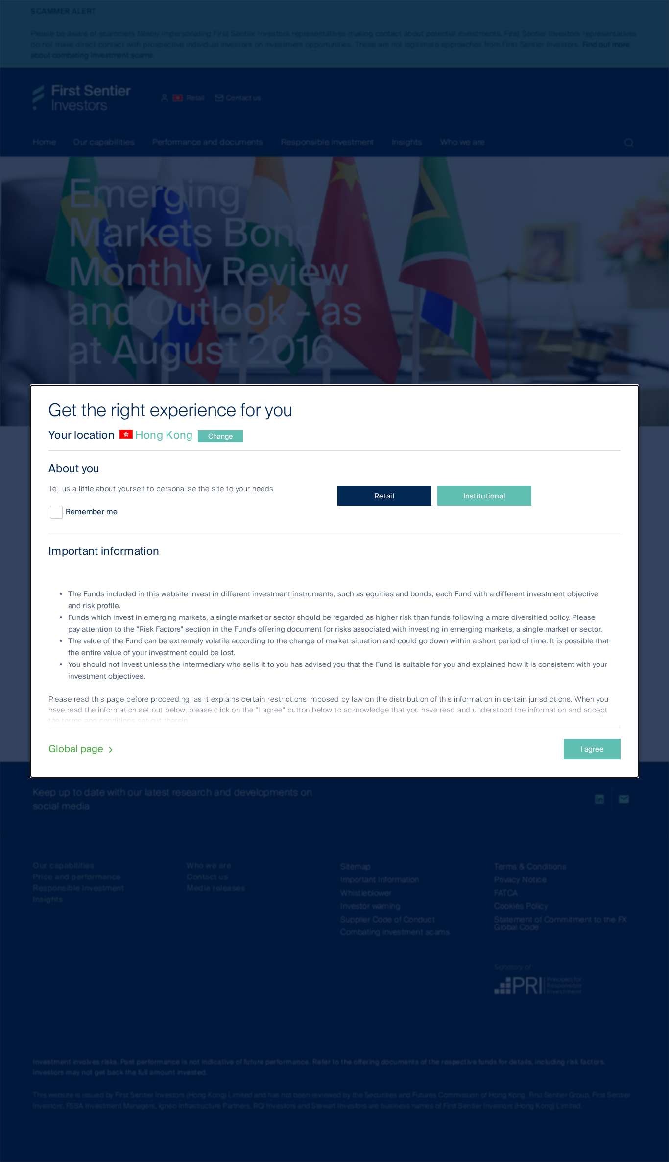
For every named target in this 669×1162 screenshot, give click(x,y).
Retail (384, 496)
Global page (77, 748)
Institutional (484, 496)
